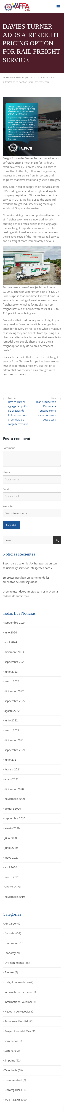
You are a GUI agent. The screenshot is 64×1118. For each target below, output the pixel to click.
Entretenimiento (14, 962)
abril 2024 (10, 642)
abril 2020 (10, 867)
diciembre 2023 (14, 652)
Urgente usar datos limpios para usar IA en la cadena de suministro (30, 594)
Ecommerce (11, 943)
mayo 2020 (11, 857)
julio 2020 (10, 838)
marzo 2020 (11, 877)
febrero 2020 (12, 887)
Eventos (9, 972)
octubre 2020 (12, 808)
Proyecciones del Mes (17, 1031)
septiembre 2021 (14, 750)
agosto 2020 (12, 828)
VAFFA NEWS (12, 1099)
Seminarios (11, 1041)
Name (6, 472)
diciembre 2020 (14, 789)
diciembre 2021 (14, 740)
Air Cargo (10, 923)
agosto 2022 (12, 710)
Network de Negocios (17, 1011)
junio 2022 (11, 720)
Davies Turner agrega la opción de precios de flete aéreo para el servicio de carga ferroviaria (18, 411)
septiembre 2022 (14, 701)
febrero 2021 (12, 769)
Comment (9, 448)
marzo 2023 (11, 681)
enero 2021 (11, 779)
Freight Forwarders (16, 982)
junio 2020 (11, 847)
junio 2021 (11, 759)
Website (7, 506)
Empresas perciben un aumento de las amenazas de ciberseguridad (26, 580)
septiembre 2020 (14, 818)
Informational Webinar (18, 1002)
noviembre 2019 (14, 896)
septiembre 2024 (14, 622)
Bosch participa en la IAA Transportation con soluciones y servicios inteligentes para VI (30, 566)
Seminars (10, 1050)
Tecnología (10, 1070)
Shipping (9, 1060)
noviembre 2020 (14, 798)
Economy (10, 953)
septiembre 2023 (14, 662)
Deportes (10, 933)
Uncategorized (13, 1080)
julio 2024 (10, 632)
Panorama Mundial (16, 1021)
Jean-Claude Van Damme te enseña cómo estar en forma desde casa (46, 410)
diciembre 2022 (14, 691)
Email (6, 489)
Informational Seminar (18, 992)
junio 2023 (11, 671)
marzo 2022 (11, 730)
